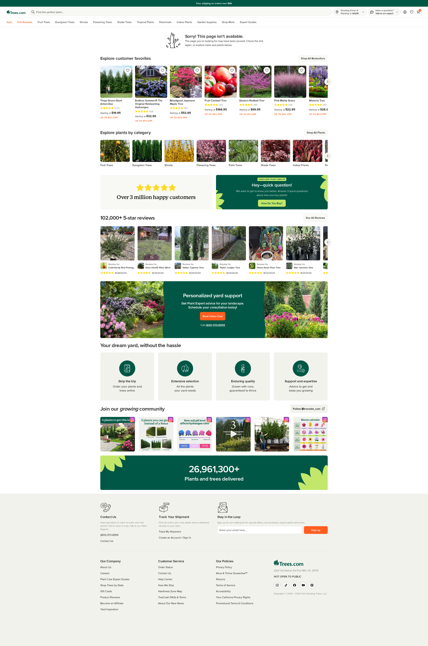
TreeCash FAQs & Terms (172, 597)
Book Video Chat (213, 316)
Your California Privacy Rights (233, 597)
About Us (105, 567)
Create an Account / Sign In (175, 537)
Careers (104, 573)
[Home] (16, 12)
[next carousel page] (327, 81)
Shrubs (84, 22)
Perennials (165, 22)
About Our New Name (171, 603)
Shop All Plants (316, 132)
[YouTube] (303, 585)
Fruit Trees (44, 22)
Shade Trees (124, 22)
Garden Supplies (207, 22)
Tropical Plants (145, 22)
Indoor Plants (184, 22)
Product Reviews (110, 597)
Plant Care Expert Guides (114, 579)
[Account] (405, 12)
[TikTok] (286, 585)
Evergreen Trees (64, 22)
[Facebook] (294, 585)
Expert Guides (248, 22)
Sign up (315, 530)
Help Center (165, 579)
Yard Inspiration (109, 609)
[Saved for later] (127, 70)
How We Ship (166, 585)
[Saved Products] (412, 12)
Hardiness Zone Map (170, 591)
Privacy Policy (224, 567)
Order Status (165, 567)
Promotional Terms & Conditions (234, 603)
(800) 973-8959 (215, 325)
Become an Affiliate (111, 603)
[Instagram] (277, 585)
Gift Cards (106, 591)
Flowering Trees (102, 22)
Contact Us (106, 540)
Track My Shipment (170, 531)
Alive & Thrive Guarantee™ (231, 573)
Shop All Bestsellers (313, 58)
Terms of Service (225, 585)
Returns (220, 579)
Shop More (228, 22)
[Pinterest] (312, 585)
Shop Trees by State (112, 585)
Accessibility (223, 591)
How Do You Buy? (271, 203)
